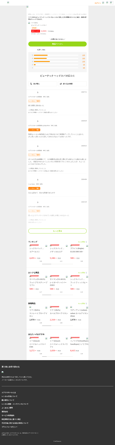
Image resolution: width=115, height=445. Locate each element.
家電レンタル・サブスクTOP (35, 14)
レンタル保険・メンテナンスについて (15, 404)
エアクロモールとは (9, 392)
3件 (84, 64)
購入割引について (8, 400)
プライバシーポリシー (9, 427)
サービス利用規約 (8, 415)
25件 (83, 61)
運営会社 (5, 411)
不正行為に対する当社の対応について (15, 423)
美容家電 (47, 14)
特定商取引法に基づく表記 (11, 419)
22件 (83, 55)
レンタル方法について (9, 396)
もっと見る (57, 231)
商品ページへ (57, 44)
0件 (84, 68)
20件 (83, 58)
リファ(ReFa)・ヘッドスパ (65, 14)
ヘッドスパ (54, 14)
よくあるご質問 (7, 408)
